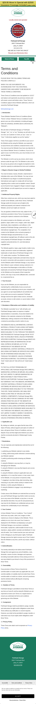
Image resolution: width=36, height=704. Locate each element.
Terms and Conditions (16, 682)
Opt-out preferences (14, 700)
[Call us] (34, 214)
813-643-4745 (18, 48)
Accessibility (5, 682)
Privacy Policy (22, 700)
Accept (18, 696)
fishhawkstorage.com (7, 109)
